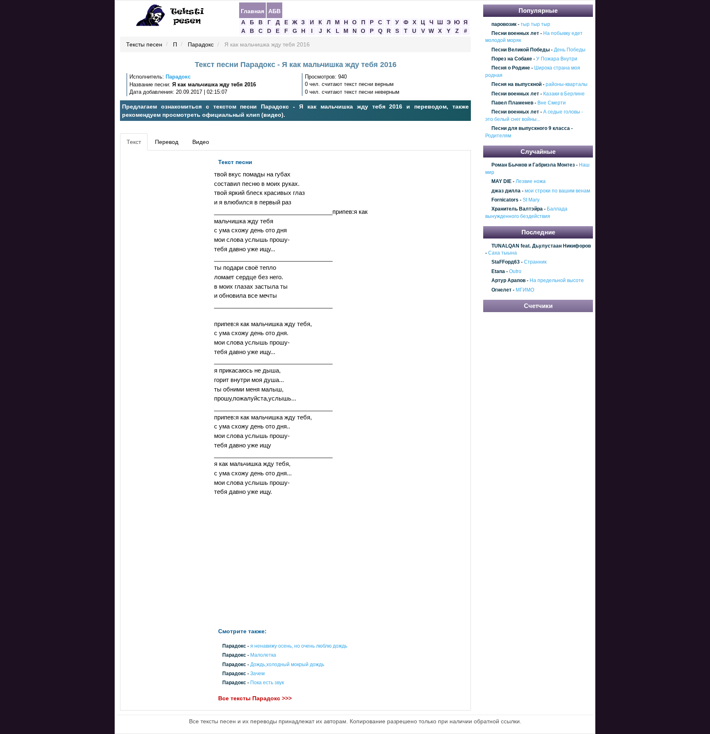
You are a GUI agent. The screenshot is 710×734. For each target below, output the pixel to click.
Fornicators (505, 200)
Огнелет (501, 290)
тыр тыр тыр (535, 24)
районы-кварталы (567, 84)
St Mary (531, 200)
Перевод (166, 142)
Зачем (257, 673)
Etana (498, 271)
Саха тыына (502, 253)
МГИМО (525, 290)
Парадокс (201, 45)
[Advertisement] (159, 278)
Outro (515, 271)
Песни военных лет (515, 33)
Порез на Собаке (511, 59)
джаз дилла (506, 191)
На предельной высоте (557, 281)
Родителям (498, 136)
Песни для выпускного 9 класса (530, 128)
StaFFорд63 (505, 262)
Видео (200, 142)
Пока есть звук (267, 682)
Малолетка (263, 655)
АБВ (274, 11)
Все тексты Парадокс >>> (255, 698)
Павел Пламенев (512, 103)
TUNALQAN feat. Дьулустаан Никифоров (541, 246)
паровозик (503, 24)
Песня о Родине (510, 68)
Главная (252, 11)
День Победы (570, 50)
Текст (134, 142)
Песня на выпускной (516, 84)
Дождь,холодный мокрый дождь (287, 664)
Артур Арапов (508, 281)
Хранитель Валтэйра (517, 209)
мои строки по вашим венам (557, 191)
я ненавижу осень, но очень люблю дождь (298, 646)
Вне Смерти (551, 103)
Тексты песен (144, 45)
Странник (535, 262)
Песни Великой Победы (520, 50)
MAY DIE (501, 182)
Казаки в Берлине (564, 94)
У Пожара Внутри (556, 59)
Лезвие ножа (531, 182)
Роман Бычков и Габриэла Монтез (533, 165)
